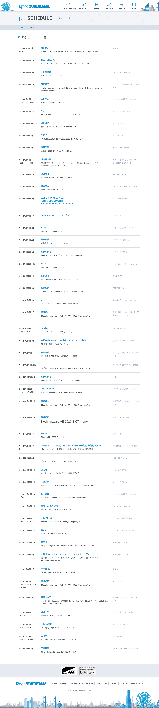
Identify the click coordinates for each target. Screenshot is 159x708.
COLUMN (109, 8)
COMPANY (124, 683)
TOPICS (121, 8)
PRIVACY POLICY (136, 683)
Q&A (134, 8)
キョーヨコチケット (68, 8)
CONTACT (113, 683)
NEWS (96, 8)
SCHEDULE (84, 9)
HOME (21, 27)
